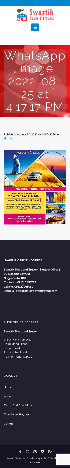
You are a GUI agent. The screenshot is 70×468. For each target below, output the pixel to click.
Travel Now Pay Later (18, 414)
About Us (10, 396)
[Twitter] (27, 452)
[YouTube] (35, 452)
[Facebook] (20, 452)
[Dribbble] (49, 452)
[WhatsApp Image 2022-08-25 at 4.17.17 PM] (35, 187)
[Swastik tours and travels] (35, 15)
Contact (9, 423)
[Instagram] (42, 452)
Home (8, 138)
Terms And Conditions (18, 405)
